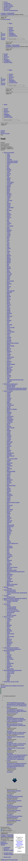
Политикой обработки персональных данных (19, 843)
